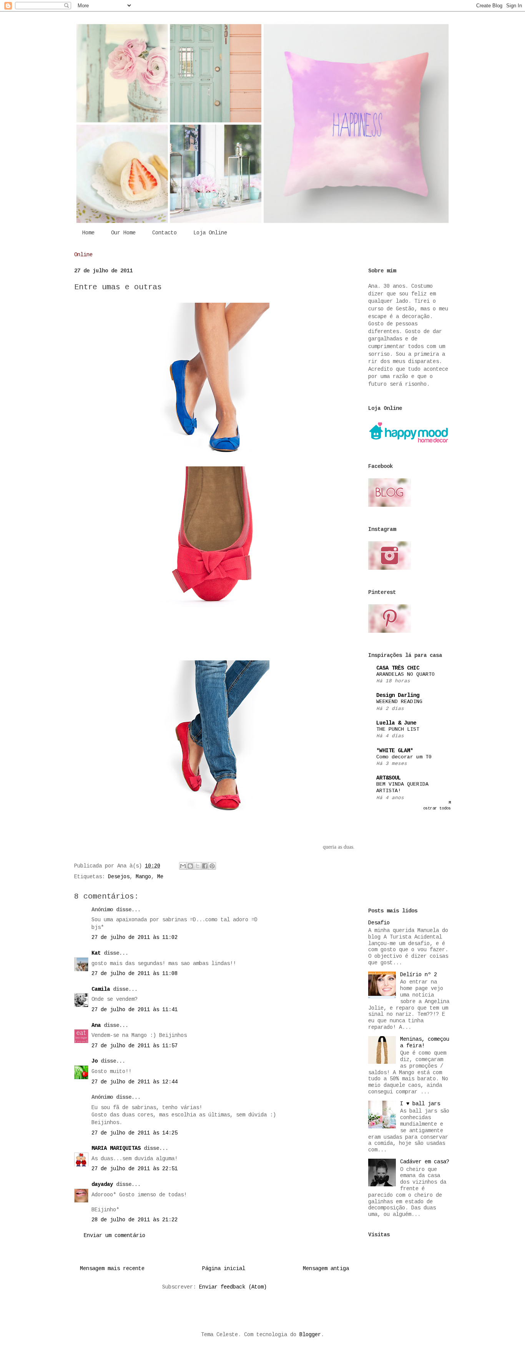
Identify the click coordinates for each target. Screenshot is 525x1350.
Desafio (379, 923)
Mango (143, 877)
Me (160, 877)
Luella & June (396, 723)
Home (88, 233)
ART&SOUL (388, 778)
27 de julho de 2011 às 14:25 (134, 1133)
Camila (100, 989)
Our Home (123, 233)
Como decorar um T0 (404, 757)
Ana (96, 1025)
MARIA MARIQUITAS (116, 1148)
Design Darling (397, 695)
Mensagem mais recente (112, 1268)
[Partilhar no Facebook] (205, 866)
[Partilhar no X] (197, 866)
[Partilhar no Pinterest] (212, 866)
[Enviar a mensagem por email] (183, 866)
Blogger (310, 1335)
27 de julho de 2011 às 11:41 (134, 1010)
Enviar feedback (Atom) (233, 1287)
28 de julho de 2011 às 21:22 (134, 1220)
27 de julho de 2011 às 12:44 (134, 1082)
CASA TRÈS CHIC (397, 668)
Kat (96, 953)
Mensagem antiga (326, 1268)
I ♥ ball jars (420, 1104)
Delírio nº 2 (418, 975)
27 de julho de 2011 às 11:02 (134, 937)
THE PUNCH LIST (397, 729)
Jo (94, 1061)
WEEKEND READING (399, 702)
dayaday (102, 1184)
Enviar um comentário (114, 1235)
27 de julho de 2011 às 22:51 (134, 1169)
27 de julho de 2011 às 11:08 (134, 973)
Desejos (119, 877)
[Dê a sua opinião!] (190, 866)
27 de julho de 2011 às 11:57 (134, 1046)
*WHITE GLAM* (394, 751)
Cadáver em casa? (424, 1162)
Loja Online (210, 233)
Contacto (164, 233)
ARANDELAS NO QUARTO (405, 674)
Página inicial (223, 1268)
